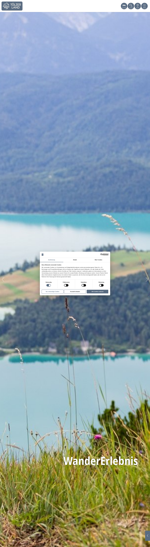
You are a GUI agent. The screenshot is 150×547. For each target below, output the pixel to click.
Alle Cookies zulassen (97, 291)
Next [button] (147, 279)
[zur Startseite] (12, 6)
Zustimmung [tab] (51, 259)
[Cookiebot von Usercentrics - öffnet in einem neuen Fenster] (101, 254)
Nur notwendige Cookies (52, 291)
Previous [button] (3, 279)
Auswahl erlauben (75, 291)
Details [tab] (75, 259)
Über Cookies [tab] (98, 259)
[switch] (66, 285)
